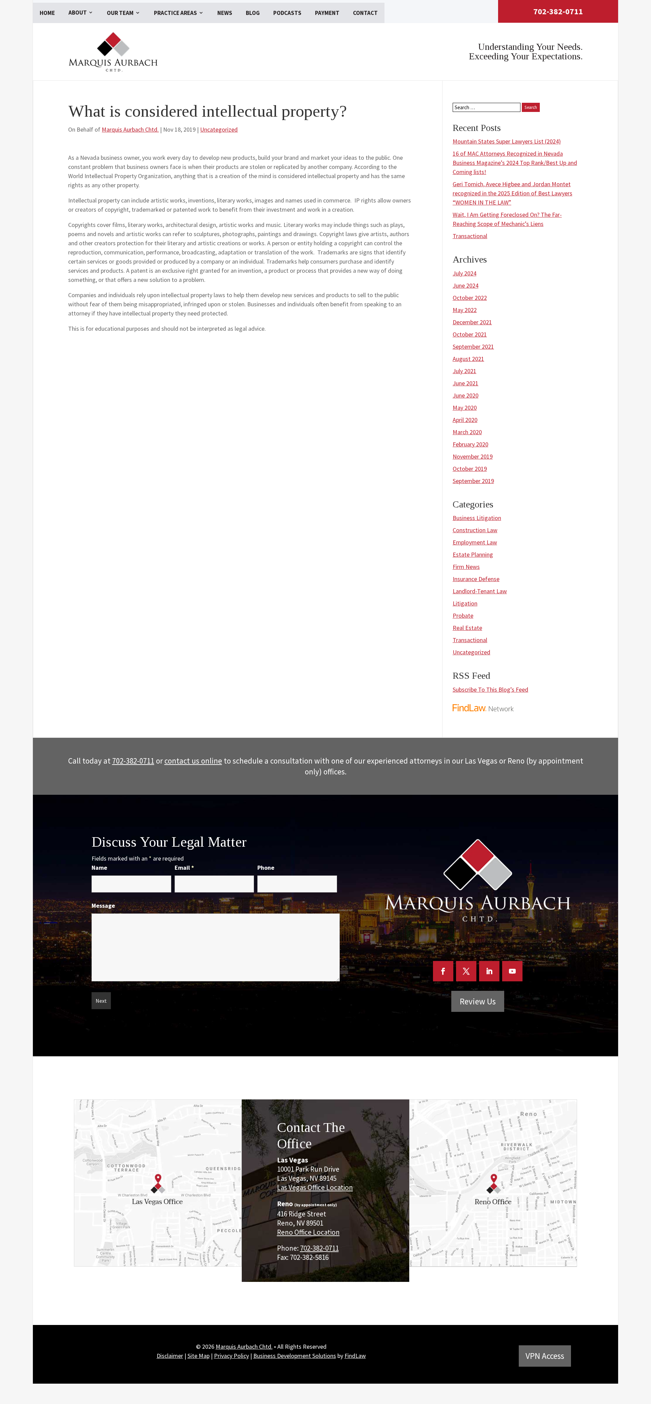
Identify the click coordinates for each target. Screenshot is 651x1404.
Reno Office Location (308, 1232)
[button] (644, 1354)
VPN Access (545, 1355)
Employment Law (475, 542)
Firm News (466, 567)
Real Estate (467, 628)
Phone (265, 867)
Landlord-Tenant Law (480, 591)
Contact (365, 13)
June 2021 (465, 383)
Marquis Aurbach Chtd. (130, 129)
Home (47, 13)
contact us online (193, 761)
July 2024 (464, 273)
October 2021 (470, 334)
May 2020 (465, 407)
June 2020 (465, 395)
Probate (463, 615)
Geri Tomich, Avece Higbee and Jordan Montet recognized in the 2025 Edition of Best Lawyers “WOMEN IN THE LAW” (512, 193)
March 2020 (467, 432)
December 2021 (472, 322)
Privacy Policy (231, 1356)
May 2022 (465, 310)
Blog (253, 13)
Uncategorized (219, 129)
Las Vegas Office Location (315, 1187)
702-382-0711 (558, 11)
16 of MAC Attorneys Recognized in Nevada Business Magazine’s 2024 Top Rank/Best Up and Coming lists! (515, 163)
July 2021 (464, 371)
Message (103, 905)
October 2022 (470, 298)
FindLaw (355, 1356)
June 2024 (465, 285)
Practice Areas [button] (175, 13)
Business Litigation (477, 518)
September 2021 (473, 346)
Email (184, 867)
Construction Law (475, 530)
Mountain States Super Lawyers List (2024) (507, 141)
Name (99, 867)
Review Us (478, 1001)
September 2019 (473, 481)
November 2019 (473, 456)
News (224, 13)
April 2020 (465, 420)
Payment (327, 13)
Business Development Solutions (294, 1356)
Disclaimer (170, 1356)
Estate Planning (473, 554)
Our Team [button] (120, 13)
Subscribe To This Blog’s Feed (490, 689)
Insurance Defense (476, 579)
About (77, 12)
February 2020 (470, 444)
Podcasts (287, 13)
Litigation (465, 603)
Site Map (199, 1356)
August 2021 (468, 359)
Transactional (470, 236)
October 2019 (470, 469)
